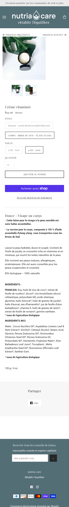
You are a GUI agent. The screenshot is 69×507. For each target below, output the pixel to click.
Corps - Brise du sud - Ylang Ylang (30, 135)
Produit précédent (18, 34)
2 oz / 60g (14, 150)
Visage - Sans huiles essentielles (29, 125)
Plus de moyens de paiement (34, 197)
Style (8, 118)
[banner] (34, 17)
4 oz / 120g (34, 150)
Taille (9, 143)
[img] (31, 487)
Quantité (10, 157)
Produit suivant (53, 34)
